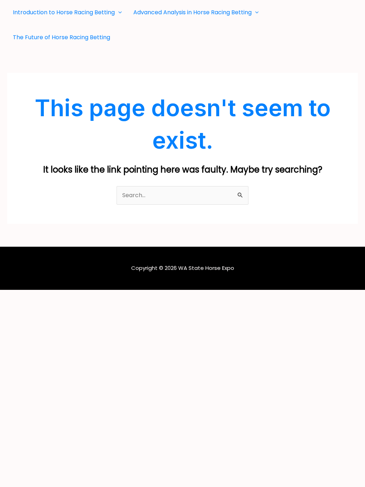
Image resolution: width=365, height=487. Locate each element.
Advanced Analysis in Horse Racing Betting (192, 12)
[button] (118, 12)
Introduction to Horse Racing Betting (64, 12)
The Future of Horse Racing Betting (61, 37)
